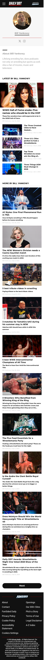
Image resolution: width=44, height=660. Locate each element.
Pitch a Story (32, 611)
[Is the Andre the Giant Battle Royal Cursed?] (22, 470)
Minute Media (16, 639)
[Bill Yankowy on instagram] (24, 41)
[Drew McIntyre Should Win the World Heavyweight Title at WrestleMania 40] (22, 512)
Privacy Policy (8, 616)
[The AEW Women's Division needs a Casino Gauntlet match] (22, 244)
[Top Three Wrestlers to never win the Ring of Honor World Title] (22, 156)
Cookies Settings (10, 633)
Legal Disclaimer (34, 620)
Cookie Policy (8, 620)
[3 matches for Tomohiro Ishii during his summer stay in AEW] (22, 315)
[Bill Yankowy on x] (19, 41)
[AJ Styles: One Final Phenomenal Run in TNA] (22, 205)
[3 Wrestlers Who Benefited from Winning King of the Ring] (22, 392)
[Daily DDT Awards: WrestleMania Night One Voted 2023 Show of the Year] (22, 555)
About (5, 602)
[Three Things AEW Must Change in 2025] (22, 169)
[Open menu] (3, 3)
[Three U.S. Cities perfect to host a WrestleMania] (22, 142)
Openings (30, 602)
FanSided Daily (9, 611)
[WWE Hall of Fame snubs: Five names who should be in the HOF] (22, 102)
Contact (6, 607)
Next (22, 585)
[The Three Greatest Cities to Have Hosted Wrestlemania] (22, 129)
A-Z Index (30, 625)
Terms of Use (32, 616)
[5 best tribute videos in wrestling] (22, 279)
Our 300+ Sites (33, 607)
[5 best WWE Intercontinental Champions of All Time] (22, 353)
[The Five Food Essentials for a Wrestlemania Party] (22, 431)
